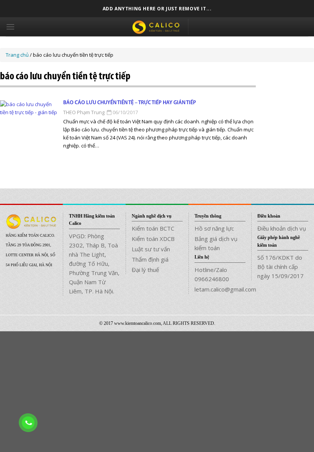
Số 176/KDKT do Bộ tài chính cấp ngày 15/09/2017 (280, 267)
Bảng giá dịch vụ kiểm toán (216, 243)
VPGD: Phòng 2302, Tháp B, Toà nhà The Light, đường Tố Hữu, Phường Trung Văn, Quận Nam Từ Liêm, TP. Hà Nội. (94, 263)
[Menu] (10, 26)
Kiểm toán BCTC (153, 228)
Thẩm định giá (150, 259)
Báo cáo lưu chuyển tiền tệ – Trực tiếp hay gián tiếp (129, 103)
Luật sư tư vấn (151, 249)
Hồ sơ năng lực (214, 228)
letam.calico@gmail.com (220, 289)
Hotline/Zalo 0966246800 (212, 274)
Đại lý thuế (145, 269)
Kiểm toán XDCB (153, 238)
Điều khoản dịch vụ (281, 228)
